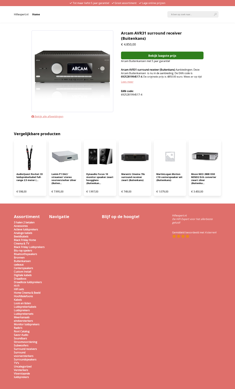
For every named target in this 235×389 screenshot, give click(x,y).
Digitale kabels (23, 275)
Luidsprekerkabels (25, 306)
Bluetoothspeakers (25, 254)
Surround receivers (25, 349)
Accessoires (21, 226)
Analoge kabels (23, 233)
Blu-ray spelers (23, 250)
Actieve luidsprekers (26, 229)
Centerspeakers (23, 268)
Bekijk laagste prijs (162, 56)
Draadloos (20, 278)
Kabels (18, 299)
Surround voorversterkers (23, 354)
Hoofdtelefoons (23, 296)
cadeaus (19, 264)
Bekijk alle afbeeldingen (48, 116)
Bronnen (19, 257)
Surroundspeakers (25, 359)
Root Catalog (22, 331)
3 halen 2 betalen (24, 222)
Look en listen (22, 303)
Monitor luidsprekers (26, 324)
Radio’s (18, 328)
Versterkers (21, 370)
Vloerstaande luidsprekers (22, 375)
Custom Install (22, 271)
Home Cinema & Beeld (27, 292)
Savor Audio (21, 335)
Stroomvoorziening (25, 342)
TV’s (16, 363)
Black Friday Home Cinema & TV (25, 241)
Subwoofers (21, 345)
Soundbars (20, 338)
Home (36, 14)
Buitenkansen (22, 261)
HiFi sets (19, 289)
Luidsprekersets (23, 314)
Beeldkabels (21, 236)
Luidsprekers (22, 310)
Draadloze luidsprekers (28, 282)
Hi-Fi (16, 285)
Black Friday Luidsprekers (29, 247)
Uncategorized (22, 366)
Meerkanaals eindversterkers (23, 319)
